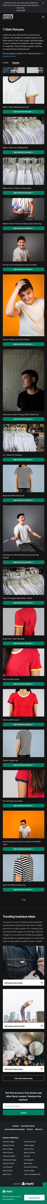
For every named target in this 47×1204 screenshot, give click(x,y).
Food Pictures (29, 1149)
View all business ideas (23, 1078)
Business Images (9, 1141)
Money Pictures (29, 1152)
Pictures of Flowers (30, 1167)
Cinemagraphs (29, 1159)
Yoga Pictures (7, 1170)
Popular (15, 62)
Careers (15, 1125)
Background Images (10, 1159)
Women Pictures (8, 1163)
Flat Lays (27, 1156)
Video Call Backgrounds (32, 1174)
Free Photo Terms (28, 1125)
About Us (38, 1129)
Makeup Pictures (8, 1145)
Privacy (30, 1129)
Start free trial (34, 1197)
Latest (6, 62)
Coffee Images (29, 1145)
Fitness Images (29, 1170)
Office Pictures (8, 1152)
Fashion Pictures (30, 1141)
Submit (23, 1112)
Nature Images (8, 1149)
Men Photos (28, 1163)
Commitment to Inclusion (15, 1129)
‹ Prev (23, 899)
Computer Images (9, 1156)
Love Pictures (7, 1167)
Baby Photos (7, 1174)
